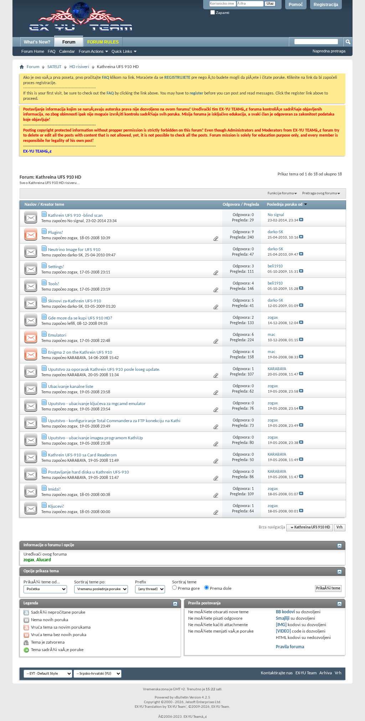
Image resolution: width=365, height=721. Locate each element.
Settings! (56, 267)
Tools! (53, 284)
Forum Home (32, 51)
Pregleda (251, 205)
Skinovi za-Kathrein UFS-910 (74, 301)
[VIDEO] (283, 631)
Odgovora (231, 205)
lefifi (71, 324)
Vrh (339, 528)
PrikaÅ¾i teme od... (42, 582)
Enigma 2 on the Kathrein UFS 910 (80, 352)
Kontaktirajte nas (277, 673)
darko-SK (75, 255)
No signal (75, 221)
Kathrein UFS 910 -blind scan (75, 215)
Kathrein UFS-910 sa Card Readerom (82, 455)
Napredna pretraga (329, 51)
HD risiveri (79, 67)
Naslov (31, 205)
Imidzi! (54, 489)
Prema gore (188, 588)
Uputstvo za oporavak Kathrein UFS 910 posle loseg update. (104, 369)
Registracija (326, 4)
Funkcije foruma (281, 193)
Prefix (140, 582)
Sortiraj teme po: (90, 582)
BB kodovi (285, 612)
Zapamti (222, 13)
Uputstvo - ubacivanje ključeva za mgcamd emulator (97, 404)
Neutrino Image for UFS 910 (74, 249)
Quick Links (122, 51)
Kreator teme (52, 205)
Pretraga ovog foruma (319, 193)
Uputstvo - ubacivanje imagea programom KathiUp (95, 438)
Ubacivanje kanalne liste (70, 386)
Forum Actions (91, 51)
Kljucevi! (56, 506)
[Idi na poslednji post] (301, 221)
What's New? (37, 42)
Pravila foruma (290, 647)
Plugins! (55, 232)
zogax (72, 238)
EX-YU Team (306, 673)
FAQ (52, 51)
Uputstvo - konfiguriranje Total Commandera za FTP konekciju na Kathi (114, 421)
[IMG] (281, 625)
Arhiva (325, 673)
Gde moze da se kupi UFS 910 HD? (80, 318)
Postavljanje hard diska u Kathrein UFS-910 (88, 472)
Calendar (67, 51)
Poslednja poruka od (284, 205)
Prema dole (220, 588)
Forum (69, 42)
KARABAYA (76, 358)
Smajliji (282, 618)
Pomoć (296, 4)
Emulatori (57, 335)
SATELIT (54, 67)
